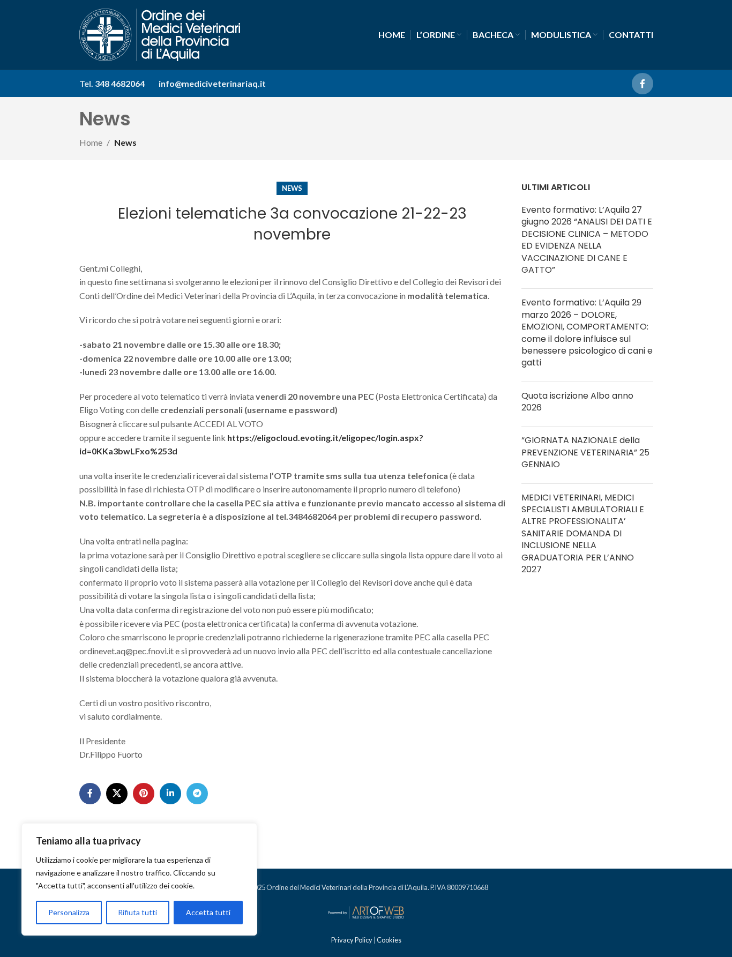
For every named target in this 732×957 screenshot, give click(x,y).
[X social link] (117, 793)
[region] (139, 879)
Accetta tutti (208, 912)
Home (90, 142)
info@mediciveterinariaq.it (212, 83)
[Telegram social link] (197, 793)
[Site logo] (159, 33)
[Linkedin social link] (170, 793)
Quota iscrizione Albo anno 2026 (577, 402)
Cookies (389, 940)
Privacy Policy (352, 940)
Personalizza (68, 912)
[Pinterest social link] (143, 793)
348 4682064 (120, 83)
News (125, 142)
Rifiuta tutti (137, 912)
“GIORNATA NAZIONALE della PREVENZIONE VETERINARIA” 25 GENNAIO (585, 452)
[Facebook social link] (642, 83)
